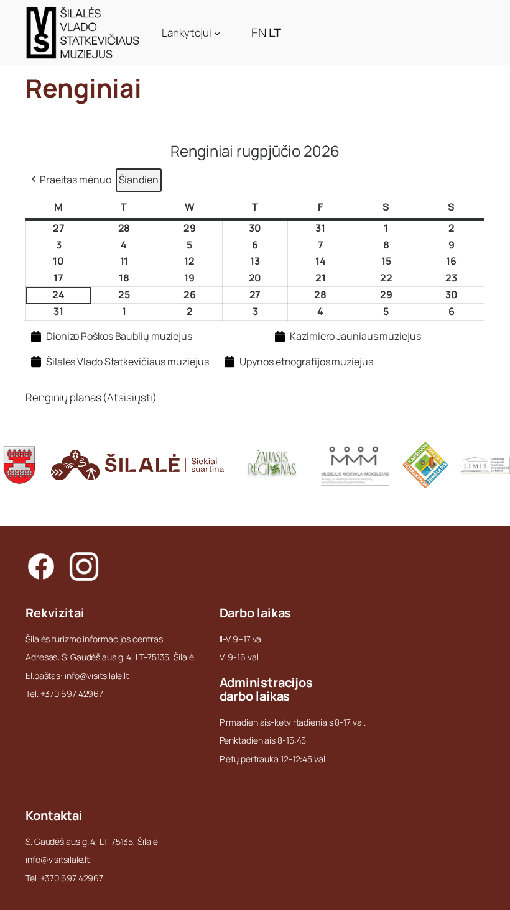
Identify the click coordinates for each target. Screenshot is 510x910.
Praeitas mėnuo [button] (75, 179)
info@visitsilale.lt (58, 859)
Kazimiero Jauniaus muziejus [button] (355, 336)
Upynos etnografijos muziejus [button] (306, 361)
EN (258, 32)
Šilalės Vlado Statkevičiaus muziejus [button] (127, 361)
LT (275, 32)
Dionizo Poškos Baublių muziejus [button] (119, 336)
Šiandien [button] (139, 179)
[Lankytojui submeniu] (217, 33)
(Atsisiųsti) (130, 397)
